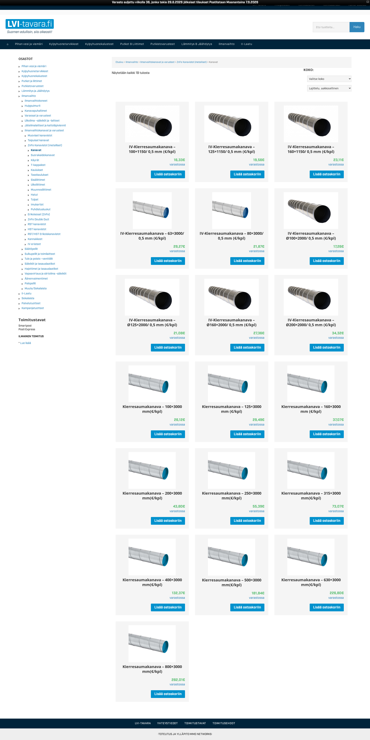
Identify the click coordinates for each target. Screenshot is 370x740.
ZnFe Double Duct (38, 219)
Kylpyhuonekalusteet (34, 76)
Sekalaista (28, 298)
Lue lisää (25, 343)
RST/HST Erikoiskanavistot (44, 234)
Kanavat (36, 150)
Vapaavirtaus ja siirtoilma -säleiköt (45, 273)
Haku (357, 27)
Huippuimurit (32, 106)
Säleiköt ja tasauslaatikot (40, 264)
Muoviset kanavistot (40, 135)
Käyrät (35, 160)
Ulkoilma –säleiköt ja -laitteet (42, 120)
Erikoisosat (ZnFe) (39, 214)
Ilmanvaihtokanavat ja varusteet (157, 62)
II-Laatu (26, 293)
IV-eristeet (34, 244)
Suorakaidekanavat (43, 155)
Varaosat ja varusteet (38, 115)
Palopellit (30, 283)
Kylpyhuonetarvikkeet (35, 71)
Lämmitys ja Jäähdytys (36, 91)
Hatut (34, 195)
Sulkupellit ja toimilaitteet (40, 254)
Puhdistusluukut (40, 209)
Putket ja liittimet (32, 81)
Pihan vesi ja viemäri (34, 66)
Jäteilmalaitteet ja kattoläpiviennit (45, 125)
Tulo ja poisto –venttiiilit (39, 259)
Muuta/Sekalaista (36, 288)
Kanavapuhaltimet (36, 111)
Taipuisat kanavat (38, 140)
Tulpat (34, 199)
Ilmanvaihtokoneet (36, 101)
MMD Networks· (201, 734)
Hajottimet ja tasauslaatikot (41, 269)
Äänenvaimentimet (36, 278)
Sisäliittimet (38, 180)
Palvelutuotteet (31, 303)
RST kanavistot (37, 224)
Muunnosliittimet (41, 190)
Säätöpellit (31, 249)
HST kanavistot (37, 229)
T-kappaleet (38, 165)
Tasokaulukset (39, 175)
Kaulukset (37, 170)
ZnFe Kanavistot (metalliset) (192, 62)
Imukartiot (37, 204)
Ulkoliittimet (38, 185)
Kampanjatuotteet (33, 308)
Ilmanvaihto (132, 62)
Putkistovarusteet (33, 86)
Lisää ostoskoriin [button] (168, 174)
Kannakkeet (35, 239)
